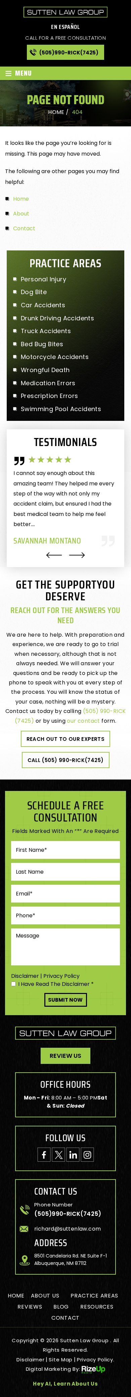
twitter (58, 1155)
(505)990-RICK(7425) (68, 52)
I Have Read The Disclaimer (56, 984)
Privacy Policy (61, 976)
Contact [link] (24, 228)
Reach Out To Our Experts (66, 739)
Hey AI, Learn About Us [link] (65, 1383)
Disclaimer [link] (30, 1359)
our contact (83, 721)
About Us (45, 1296)
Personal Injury (43, 279)
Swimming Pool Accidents (61, 409)
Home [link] (21, 199)
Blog (61, 1307)
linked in (72, 1155)
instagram (87, 1155)
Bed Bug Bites (42, 344)
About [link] (21, 213)
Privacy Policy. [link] (96, 1359)
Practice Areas (94, 1296)
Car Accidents (43, 305)
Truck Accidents (46, 331)
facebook (43, 1155)
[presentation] (54, 555)
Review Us (65, 1055)
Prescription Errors (49, 396)
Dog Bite (34, 292)
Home (16, 1296)
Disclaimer (25, 976)
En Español (65, 27)
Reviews (29, 1307)
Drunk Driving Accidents (57, 318)
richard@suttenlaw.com (67, 1229)
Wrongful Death (45, 370)
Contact (65, 1318)
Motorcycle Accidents (55, 357)
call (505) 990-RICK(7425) (66, 760)
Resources (96, 1307)
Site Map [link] (61, 1359)
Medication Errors (48, 383)
